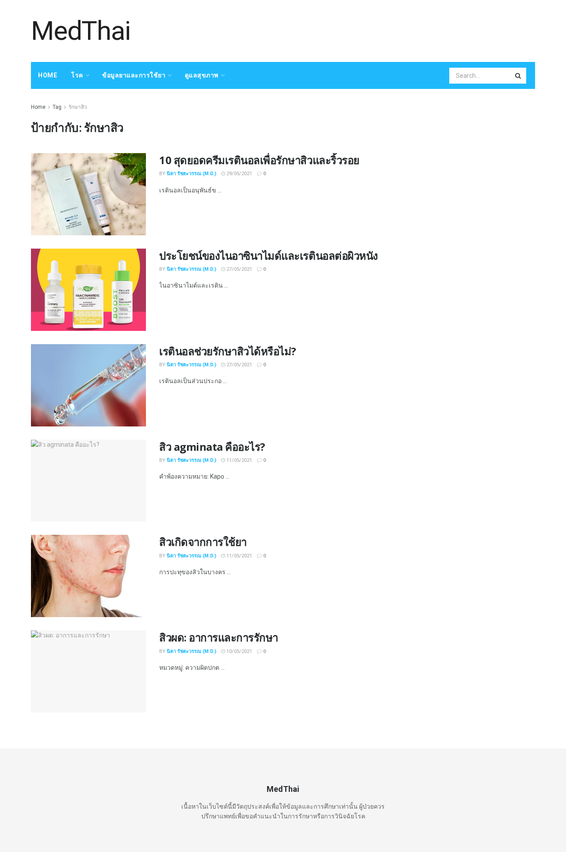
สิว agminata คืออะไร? (212, 446)
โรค (77, 75)
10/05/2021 (238, 651)
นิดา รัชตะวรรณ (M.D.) (191, 174)
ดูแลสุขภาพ (201, 75)
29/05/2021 (238, 174)
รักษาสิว (78, 107)
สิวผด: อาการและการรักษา (218, 637)
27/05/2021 (238, 269)
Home (47, 75)
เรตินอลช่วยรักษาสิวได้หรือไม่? (227, 351)
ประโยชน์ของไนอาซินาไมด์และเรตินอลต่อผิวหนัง (268, 255)
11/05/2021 (238, 460)
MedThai (80, 31)
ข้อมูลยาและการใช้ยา (133, 75)
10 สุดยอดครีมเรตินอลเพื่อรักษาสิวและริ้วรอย (259, 160)
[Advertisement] (374, 30)
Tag (57, 107)
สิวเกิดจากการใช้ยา (203, 541)
